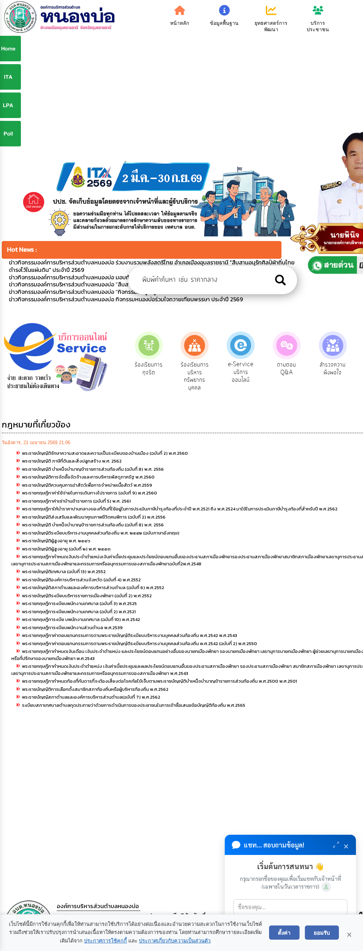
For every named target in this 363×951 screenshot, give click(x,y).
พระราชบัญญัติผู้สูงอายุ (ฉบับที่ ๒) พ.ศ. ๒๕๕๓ (66, 549)
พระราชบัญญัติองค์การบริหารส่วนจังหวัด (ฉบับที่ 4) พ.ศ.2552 (81, 579)
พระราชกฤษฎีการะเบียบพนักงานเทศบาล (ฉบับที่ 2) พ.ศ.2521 (79, 611)
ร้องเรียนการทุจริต (149, 368)
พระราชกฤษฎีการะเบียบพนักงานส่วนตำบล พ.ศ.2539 (72, 627)
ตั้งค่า (284, 932)
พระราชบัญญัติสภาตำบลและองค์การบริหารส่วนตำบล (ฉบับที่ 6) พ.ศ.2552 (93, 587)
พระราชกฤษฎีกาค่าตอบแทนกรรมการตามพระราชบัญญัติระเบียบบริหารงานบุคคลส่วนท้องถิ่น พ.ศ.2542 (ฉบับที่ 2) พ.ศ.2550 (139, 643)
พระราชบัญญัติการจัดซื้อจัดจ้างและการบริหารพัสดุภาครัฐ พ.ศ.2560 (88, 477)
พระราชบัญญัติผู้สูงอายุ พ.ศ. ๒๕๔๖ (56, 540)
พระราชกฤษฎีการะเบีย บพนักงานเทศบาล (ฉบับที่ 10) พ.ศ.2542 (81, 619)
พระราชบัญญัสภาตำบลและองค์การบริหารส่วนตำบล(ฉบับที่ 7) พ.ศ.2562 (91, 697)
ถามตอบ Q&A (286, 368)
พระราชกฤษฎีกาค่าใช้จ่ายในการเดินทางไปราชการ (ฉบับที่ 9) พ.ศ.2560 (89, 493)
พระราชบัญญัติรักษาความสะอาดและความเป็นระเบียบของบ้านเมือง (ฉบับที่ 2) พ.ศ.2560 (105, 453)
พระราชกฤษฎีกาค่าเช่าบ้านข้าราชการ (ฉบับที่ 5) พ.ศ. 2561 (76, 501)
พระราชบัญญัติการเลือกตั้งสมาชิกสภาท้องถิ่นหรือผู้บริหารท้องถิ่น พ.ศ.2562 (95, 689)
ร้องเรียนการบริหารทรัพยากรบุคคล (195, 376)
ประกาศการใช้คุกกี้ (105, 941)
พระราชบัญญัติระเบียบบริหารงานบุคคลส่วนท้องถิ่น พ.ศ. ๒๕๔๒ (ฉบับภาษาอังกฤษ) (100, 533)
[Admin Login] (326, 887)
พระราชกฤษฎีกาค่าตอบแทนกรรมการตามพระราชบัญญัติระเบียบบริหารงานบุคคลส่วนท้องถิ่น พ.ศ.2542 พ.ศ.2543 (129, 635)
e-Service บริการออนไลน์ (240, 372)
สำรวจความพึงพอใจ (333, 368)
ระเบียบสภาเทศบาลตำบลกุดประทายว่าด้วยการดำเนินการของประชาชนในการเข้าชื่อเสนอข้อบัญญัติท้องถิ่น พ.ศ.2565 (133, 705)
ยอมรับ (322, 932)
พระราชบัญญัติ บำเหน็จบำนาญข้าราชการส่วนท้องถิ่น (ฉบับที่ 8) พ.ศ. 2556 (93, 469)
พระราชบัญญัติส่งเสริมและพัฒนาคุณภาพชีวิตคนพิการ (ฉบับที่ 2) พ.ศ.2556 (94, 517)
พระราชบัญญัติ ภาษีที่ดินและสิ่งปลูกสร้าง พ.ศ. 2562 (72, 461)
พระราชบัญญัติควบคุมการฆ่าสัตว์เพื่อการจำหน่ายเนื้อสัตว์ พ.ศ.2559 (87, 485)
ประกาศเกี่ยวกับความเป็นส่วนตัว (175, 941)
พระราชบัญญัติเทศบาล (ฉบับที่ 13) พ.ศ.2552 (64, 571)
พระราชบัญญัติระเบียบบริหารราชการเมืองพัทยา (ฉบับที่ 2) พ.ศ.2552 (87, 595)
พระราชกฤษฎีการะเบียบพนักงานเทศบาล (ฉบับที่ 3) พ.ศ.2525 (79, 603)
